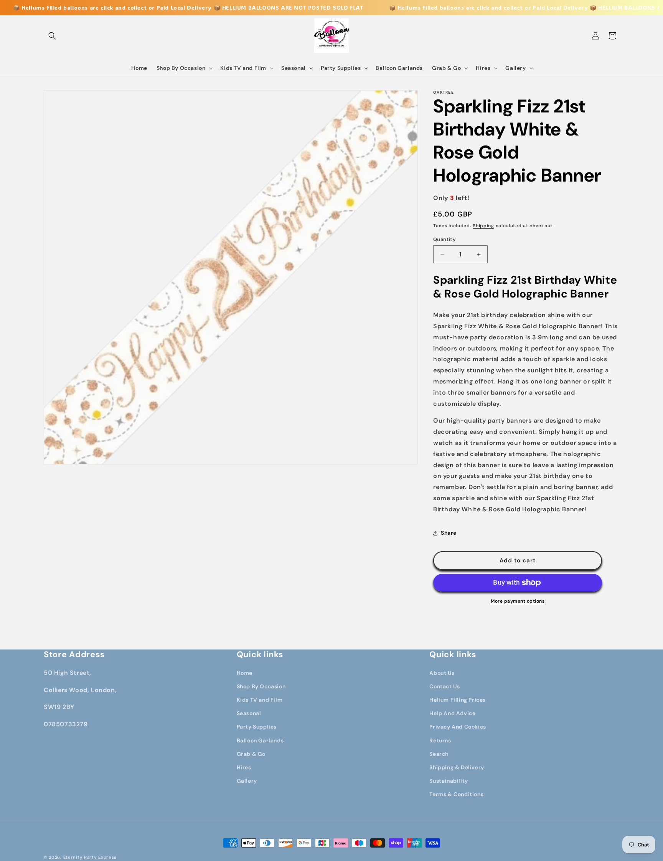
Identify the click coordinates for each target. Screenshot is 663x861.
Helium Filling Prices (457, 699)
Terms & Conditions (456, 794)
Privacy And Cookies (457, 726)
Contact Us (444, 686)
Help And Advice (452, 713)
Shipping (483, 226)
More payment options (517, 601)
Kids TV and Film (260, 699)
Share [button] (449, 532)
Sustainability (448, 780)
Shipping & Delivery (456, 767)
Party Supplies (257, 726)
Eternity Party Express (90, 857)
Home (244, 672)
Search (439, 753)
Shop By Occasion (261, 686)
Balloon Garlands (260, 740)
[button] (52, 35)
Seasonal (249, 713)
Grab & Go (251, 753)
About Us (441, 672)
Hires (244, 767)
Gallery (247, 780)
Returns (440, 740)
